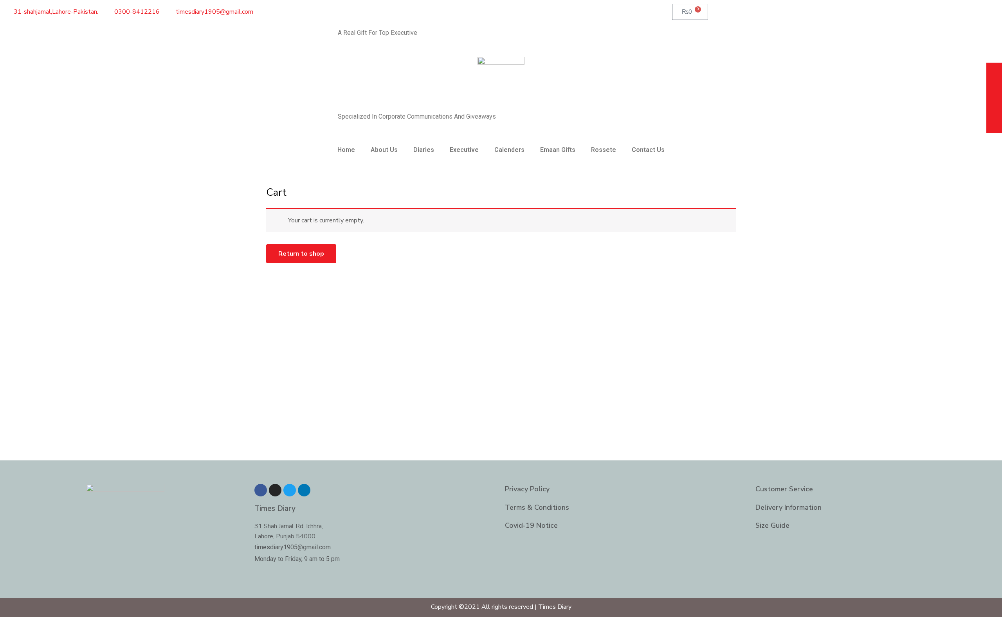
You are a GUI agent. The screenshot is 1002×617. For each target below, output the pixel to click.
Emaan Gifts (557, 149)
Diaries (423, 149)
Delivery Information (788, 507)
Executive (464, 149)
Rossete (603, 149)
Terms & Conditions (537, 507)
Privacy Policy (527, 489)
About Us (384, 149)
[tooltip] (994, 71)
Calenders (509, 149)
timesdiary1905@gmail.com (292, 547)
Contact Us (648, 149)
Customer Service (784, 489)
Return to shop (301, 253)
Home (346, 149)
